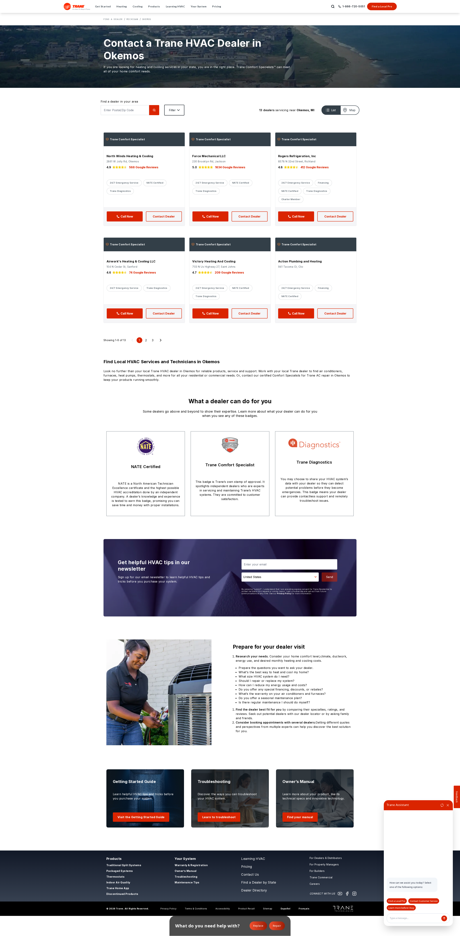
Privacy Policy (284, 593)
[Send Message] (444, 918)
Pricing (246, 866)
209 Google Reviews (229, 272)
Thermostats (115, 876)
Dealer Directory (254, 890)
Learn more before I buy (401, 907)
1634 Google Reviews (230, 167)
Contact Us (250, 874)
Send (329, 577)
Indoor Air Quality (118, 882)
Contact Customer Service (424, 901)
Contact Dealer (164, 216)
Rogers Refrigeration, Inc (297, 156)
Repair (277, 925)
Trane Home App (117, 888)
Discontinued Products (122, 893)
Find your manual (300, 817)
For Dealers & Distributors (326, 857)
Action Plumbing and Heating (300, 261)
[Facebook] (347, 893)
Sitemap (267, 908)
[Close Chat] (448, 805)
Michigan (132, 19)
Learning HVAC (253, 859)
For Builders (317, 870)
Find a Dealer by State (258, 882)
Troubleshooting (186, 876)
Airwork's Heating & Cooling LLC (131, 261)
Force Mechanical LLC (209, 156)
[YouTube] (340, 893)
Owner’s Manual (186, 870)
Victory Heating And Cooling (213, 261)
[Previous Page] (132, 340)
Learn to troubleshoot (219, 817)
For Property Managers (324, 864)
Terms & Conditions (196, 908)
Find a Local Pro (382, 6)
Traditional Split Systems (123, 865)
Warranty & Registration (191, 865)
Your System (185, 859)
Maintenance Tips (187, 882)
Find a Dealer (113, 19)
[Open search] (333, 6)
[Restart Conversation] (442, 805)
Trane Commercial (321, 877)
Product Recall (246, 908)
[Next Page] (160, 340)
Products (114, 859)
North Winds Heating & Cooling (130, 156)
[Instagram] (354, 893)
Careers (315, 883)
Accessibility (222, 908)
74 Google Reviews (142, 272)
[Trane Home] (77, 6)
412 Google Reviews (315, 167)
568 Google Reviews (143, 167)
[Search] (154, 110)
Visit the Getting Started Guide (141, 817)
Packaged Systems (119, 870)
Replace (258, 925)
